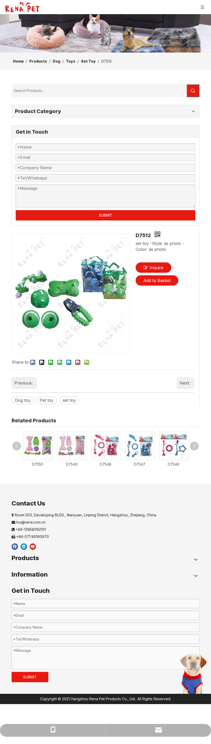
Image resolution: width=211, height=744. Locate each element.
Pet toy (47, 400)
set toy (69, 400)
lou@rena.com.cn (29, 522)
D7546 (173, 464)
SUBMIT (105, 215)
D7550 (37, 464)
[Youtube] (33, 546)
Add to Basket (157, 280)
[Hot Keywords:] (193, 90)
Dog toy (22, 400)
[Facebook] (15, 546)
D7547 (139, 464)
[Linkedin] (24, 546)
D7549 (71, 464)
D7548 (105, 464)
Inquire (156, 267)
